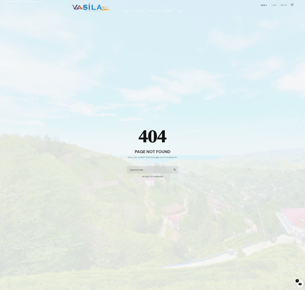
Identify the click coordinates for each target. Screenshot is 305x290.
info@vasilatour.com (36, 2)
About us (153, 11)
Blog (180, 11)
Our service (167, 11)
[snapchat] (299, 2)
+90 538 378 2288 (14, 2)
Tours (126, 11)
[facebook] (283, 2)
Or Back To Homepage (152, 177)
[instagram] (295, 2)
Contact (140, 11)
